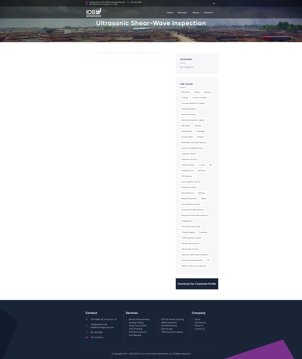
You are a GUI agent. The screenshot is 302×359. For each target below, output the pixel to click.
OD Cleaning (186, 176)
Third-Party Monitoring (190, 227)
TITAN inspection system (191, 238)
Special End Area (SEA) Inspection (195, 215)
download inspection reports (193, 120)
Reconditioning (187, 193)
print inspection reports (190, 182)
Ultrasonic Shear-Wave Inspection (195, 255)
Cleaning (207, 92)
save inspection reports (190, 204)
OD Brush (202, 170)
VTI (208, 260)
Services (182, 12)
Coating (184, 98)
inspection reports (188, 154)
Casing (196, 92)
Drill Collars (185, 126)
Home (170, 12)
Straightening (187, 221)
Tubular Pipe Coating (190, 249)
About (196, 12)
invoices (202, 165)
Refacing (201, 193)
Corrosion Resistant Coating (192, 103)
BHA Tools (185, 92)
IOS (210, 165)
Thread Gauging (188, 232)
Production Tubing (188, 187)
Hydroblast (200, 131)
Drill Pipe (198, 126)
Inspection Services (189, 159)
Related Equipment (189, 198)
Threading (203, 232)
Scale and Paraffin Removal (192, 210)
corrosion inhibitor (199, 98)
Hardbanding (186, 131)
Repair (203, 198)
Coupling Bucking (188, 109)
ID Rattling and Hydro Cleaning (193, 142)
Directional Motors (188, 114)
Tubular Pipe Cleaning (190, 243)
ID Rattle (200, 137)
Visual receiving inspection (192, 260)
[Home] (94, 12)
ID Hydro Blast (187, 137)
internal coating (187, 165)
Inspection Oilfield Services (192, 148)
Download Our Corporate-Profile (197, 283)
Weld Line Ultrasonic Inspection (194, 266)
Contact (208, 12)
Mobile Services (187, 170)
